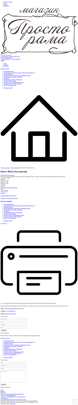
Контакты (6, 6)
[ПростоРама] (39, 166)
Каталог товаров (8, 2)
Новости (6, 4)
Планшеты (6, 78)
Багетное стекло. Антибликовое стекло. (14, 82)
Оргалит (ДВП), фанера (10, 81)
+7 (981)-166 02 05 (20, 396)
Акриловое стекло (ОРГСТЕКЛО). (13, 83)
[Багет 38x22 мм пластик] (7, 175)
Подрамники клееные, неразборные (13, 79)
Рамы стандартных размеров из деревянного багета (17, 75)
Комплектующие (8, 88)
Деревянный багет (8, 74)
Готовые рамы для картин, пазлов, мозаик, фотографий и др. (19, 72)
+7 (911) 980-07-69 (10, 311)
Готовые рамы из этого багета (8, 195)
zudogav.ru (12, 403)
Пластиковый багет (9, 71)
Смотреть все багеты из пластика (9, 198)
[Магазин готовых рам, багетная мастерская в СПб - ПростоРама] (39, 53)
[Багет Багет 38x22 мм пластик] (9, 187)
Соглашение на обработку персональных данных (13, 399)
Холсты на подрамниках (10, 85)
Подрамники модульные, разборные (13, 76)
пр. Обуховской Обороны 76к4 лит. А (14, 308)
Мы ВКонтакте (4, 398)
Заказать (3, 193)
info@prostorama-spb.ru (10, 313)
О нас (5, 3)
